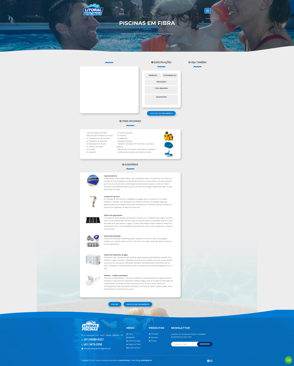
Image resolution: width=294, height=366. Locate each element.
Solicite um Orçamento (161, 113)
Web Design (141, 360)
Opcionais (154, 337)
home (130, 334)
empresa (131, 337)
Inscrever (205, 344)
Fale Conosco (135, 348)
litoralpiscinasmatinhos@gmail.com (97, 348)
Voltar (114, 304)
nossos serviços (134, 341)
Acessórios (154, 334)
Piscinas (153, 341)
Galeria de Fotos (134, 344)
